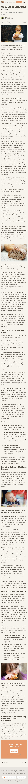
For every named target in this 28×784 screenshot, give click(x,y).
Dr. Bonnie (7, 17)
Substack (6, 781)
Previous (6, 762)
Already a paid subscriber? (14, 755)
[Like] (2, 22)
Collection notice (21, 773)
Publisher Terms (14, 772)
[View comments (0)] (6, 22)
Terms (14, 773)
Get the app (21, 777)
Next (23, 762)
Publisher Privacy (22, 770)
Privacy (10, 773)
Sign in (25, 2)
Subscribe (19, 2)
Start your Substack (10, 777)
